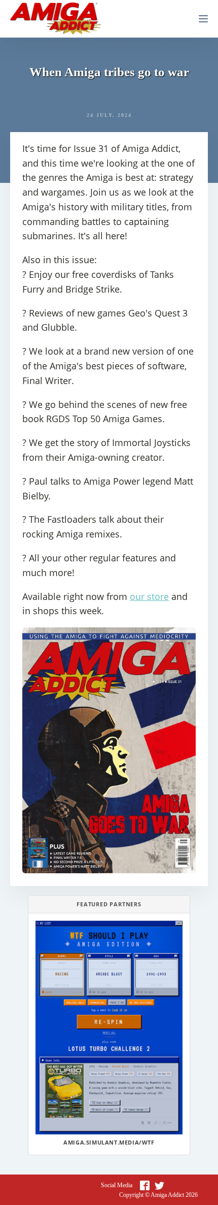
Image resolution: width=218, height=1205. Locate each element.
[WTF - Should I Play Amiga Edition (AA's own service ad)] (109, 1027)
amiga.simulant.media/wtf (108, 1142)
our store (149, 596)
